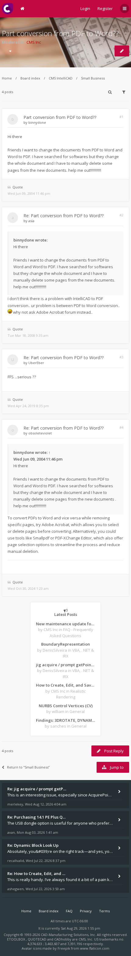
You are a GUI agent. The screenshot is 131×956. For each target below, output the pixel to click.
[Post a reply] (122, 51)
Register (105, 8)
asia (31, 220)
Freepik (64, 948)
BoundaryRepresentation (65, 644)
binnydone (37, 122)
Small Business (93, 78)
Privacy (86, 911)
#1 (121, 116)
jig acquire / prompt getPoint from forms (65, 664)
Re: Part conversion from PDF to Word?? (63, 215)
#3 (121, 357)
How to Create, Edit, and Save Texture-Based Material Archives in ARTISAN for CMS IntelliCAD (65, 685)
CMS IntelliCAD (61, 78)
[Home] (7, 8)
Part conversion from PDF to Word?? (60, 33)
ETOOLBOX (16, 939)
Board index (30, 78)
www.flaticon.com (94, 948)
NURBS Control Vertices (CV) (66, 705)
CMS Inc (34, 42)
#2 (121, 215)
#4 (121, 427)
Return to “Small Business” (28, 767)
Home (7, 78)
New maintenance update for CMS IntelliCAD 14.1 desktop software (65, 624)
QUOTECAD (37, 939)
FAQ (69, 911)
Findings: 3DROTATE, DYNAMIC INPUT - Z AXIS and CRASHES (65, 720)
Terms (104, 911)
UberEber (36, 362)
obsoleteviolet (40, 433)
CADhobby (62, 939)
